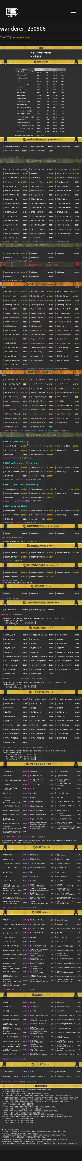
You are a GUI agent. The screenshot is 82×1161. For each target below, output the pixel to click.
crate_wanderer (21, 37)
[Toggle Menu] (73, 12)
